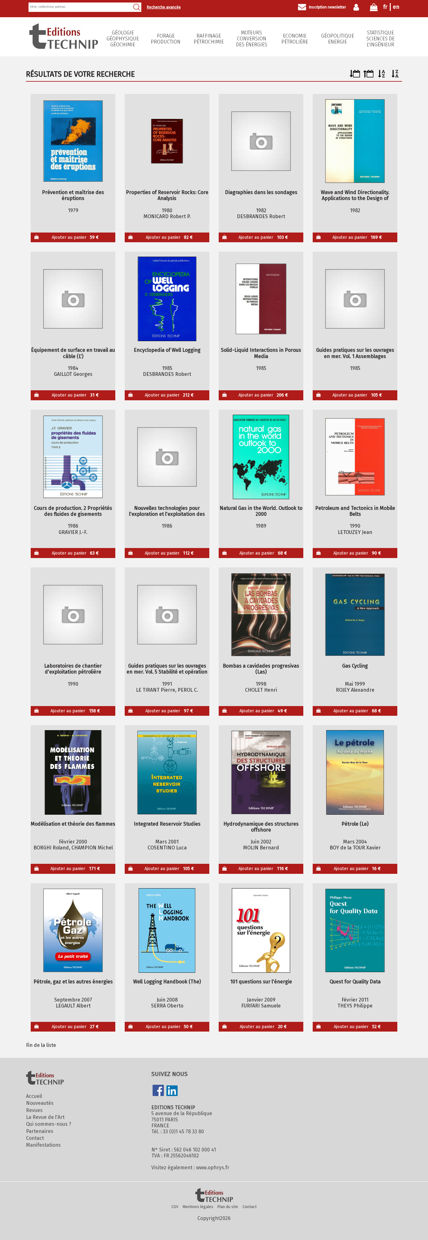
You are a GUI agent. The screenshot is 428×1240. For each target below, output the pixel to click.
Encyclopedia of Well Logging (167, 350)
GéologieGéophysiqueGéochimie (123, 39)
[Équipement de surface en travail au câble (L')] (73, 299)
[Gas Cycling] (355, 614)
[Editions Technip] (214, 1195)
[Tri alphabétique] (382, 76)
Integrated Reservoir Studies (167, 824)
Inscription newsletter (327, 7)
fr (385, 6)
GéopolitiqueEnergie (337, 39)
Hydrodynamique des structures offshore (261, 827)
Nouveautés (40, 1103)
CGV (174, 1206)
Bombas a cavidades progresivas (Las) (261, 669)
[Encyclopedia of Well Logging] (167, 299)
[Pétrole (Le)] (355, 772)
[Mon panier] (374, 8)
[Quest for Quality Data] (355, 930)
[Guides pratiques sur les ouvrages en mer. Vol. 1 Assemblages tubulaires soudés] (355, 299)
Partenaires (39, 1131)
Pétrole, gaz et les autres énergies (73, 982)
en (396, 6)
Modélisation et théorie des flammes (73, 824)
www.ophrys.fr (212, 1168)
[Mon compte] (357, 7)
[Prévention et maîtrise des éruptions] (73, 141)
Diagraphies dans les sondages (261, 192)
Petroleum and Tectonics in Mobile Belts (355, 511)
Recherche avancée (164, 7)
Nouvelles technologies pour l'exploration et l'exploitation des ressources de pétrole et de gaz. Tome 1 (167, 511)
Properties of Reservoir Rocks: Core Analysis (167, 195)
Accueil (34, 1096)
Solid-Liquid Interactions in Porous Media (261, 353)
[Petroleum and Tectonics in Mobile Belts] (355, 457)
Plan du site (227, 1206)
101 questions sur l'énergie (261, 982)
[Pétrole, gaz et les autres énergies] (73, 930)
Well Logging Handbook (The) (167, 982)
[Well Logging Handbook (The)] (167, 930)
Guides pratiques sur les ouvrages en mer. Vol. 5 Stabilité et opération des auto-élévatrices (167, 669)
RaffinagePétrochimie (209, 39)
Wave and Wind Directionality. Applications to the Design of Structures (355, 195)
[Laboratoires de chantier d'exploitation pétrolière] (73, 614)
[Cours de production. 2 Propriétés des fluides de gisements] (73, 457)
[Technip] (63, 47)
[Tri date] (355, 76)
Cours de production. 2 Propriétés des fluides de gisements (73, 511)
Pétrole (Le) (355, 824)
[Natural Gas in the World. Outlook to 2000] (261, 457)
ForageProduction (165, 39)
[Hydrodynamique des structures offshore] (261, 772)
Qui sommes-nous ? (48, 1124)
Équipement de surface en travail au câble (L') (73, 353)
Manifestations (43, 1145)
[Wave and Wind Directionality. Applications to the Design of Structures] (355, 141)
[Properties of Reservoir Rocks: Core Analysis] (167, 141)
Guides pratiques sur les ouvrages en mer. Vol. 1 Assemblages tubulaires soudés (355, 353)
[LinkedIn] (172, 1091)
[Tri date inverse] (368, 76)
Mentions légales (198, 1206)
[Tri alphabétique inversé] (395, 76)
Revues (34, 1110)
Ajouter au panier (75, 237)
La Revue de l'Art (45, 1117)
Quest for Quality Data (355, 982)
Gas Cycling (355, 666)
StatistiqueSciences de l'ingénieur (380, 39)
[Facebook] (158, 1091)
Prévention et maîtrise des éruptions (73, 195)
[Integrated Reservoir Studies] (167, 772)
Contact (35, 1138)
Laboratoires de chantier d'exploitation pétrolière (73, 669)
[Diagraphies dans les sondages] (261, 141)
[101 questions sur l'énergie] (261, 930)
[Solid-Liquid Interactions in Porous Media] (261, 299)
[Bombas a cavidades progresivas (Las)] (261, 614)
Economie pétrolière (294, 39)
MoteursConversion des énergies (251, 39)
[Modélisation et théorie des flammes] (73, 772)
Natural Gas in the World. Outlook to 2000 (261, 511)
